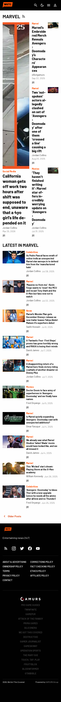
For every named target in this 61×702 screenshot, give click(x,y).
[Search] (35, 5)
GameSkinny (30, 646)
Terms (6, 571)
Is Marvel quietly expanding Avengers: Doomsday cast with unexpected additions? (42, 419)
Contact (7, 580)
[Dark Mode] (42, 5)
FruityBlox (30, 664)
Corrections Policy (41, 562)
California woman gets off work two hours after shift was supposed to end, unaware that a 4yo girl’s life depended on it (15, 199)
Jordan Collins (10, 227)
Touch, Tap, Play (30, 659)
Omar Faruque (33, 426)
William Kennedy (34, 476)
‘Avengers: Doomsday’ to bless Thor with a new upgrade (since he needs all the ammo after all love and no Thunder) (41, 494)
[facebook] (30, 548)
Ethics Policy (38, 571)
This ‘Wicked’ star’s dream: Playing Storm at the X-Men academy (40, 469)
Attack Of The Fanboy (30, 618)
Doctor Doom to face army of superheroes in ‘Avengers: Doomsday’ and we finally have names (41, 394)
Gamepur (31, 614)
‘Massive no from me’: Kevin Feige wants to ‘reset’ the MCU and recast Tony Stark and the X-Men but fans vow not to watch (41, 290)
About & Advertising (14, 562)
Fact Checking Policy (42, 566)
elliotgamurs (38, 74)
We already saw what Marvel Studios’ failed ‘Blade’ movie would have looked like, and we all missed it (41, 444)
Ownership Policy (13, 566)
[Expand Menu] (48, 5)
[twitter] (21, 548)
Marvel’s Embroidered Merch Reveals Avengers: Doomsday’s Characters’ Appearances (39, 49)
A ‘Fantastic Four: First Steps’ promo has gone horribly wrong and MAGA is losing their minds (42, 343)
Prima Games (30, 623)
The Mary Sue (30, 655)
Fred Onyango (33, 403)
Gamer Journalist (30, 641)
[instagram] (13, 548)
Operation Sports (30, 650)
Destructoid (30, 637)
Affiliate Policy (39, 575)
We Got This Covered (30, 632)
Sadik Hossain (33, 326)
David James (32, 350)
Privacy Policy (11, 575)
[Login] (55, 5)
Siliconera (30, 627)
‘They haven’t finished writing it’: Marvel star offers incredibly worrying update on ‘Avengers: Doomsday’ (39, 198)
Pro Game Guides (30, 605)
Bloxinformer (30, 668)
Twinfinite (31, 609)
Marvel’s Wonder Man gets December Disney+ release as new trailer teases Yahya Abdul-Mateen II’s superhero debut (42, 318)
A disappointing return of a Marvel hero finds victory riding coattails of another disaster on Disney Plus (42, 368)
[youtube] (37, 548)
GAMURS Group (52, 682)
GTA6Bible (30, 673)
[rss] (6, 548)
